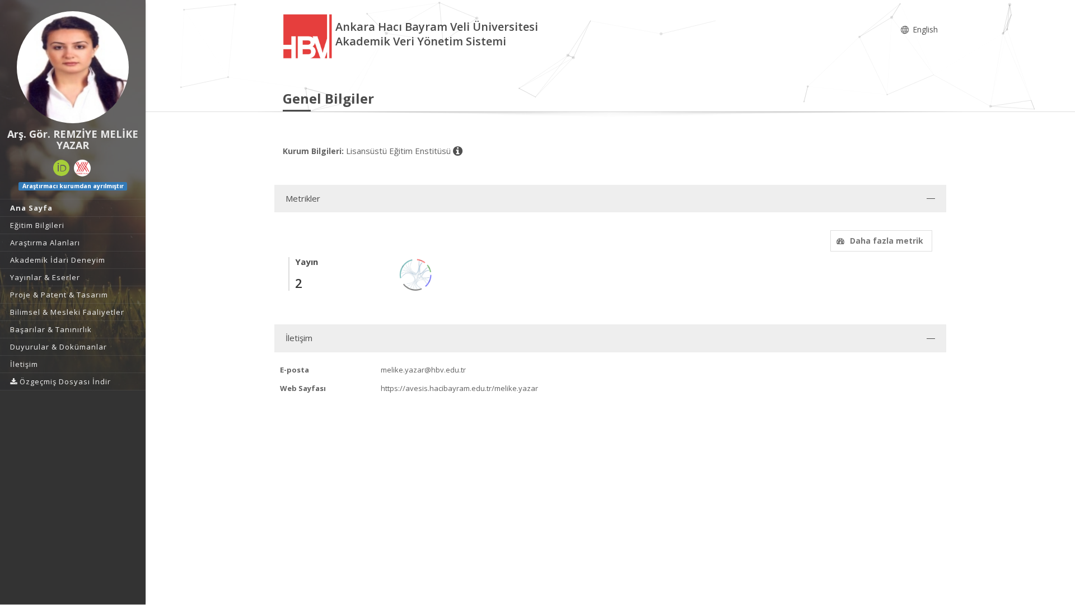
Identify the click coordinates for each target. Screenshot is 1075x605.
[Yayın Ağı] (416, 273)
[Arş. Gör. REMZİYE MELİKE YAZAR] (73, 67)
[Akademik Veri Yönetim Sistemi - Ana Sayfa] (309, 35)
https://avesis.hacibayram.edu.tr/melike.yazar (459, 388)
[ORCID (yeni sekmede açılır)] (61, 168)
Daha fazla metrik (886, 240)
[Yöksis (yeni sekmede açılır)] (82, 168)
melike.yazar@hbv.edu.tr (423, 370)
